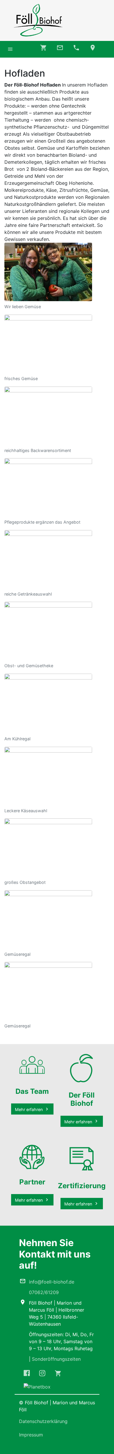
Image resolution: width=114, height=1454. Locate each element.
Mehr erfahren (29, 1109)
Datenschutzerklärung (43, 1421)
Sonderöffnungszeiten (56, 1359)
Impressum (31, 1435)
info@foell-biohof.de (51, 1282)
